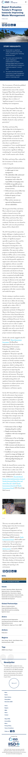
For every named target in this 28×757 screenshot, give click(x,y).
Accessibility (8, 721)
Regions (6, 708)
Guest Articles (8, 697)
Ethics (6, 723)
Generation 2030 (8, 701)
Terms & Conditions (9, 728)
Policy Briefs (7, 699)
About (6, 712)
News (6, 692)
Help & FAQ (7, 718)
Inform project (6, 549)
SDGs (6, 710)
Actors (6, 705)
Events (6, 694)
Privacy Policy (8, 725)
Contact (6, 715)
